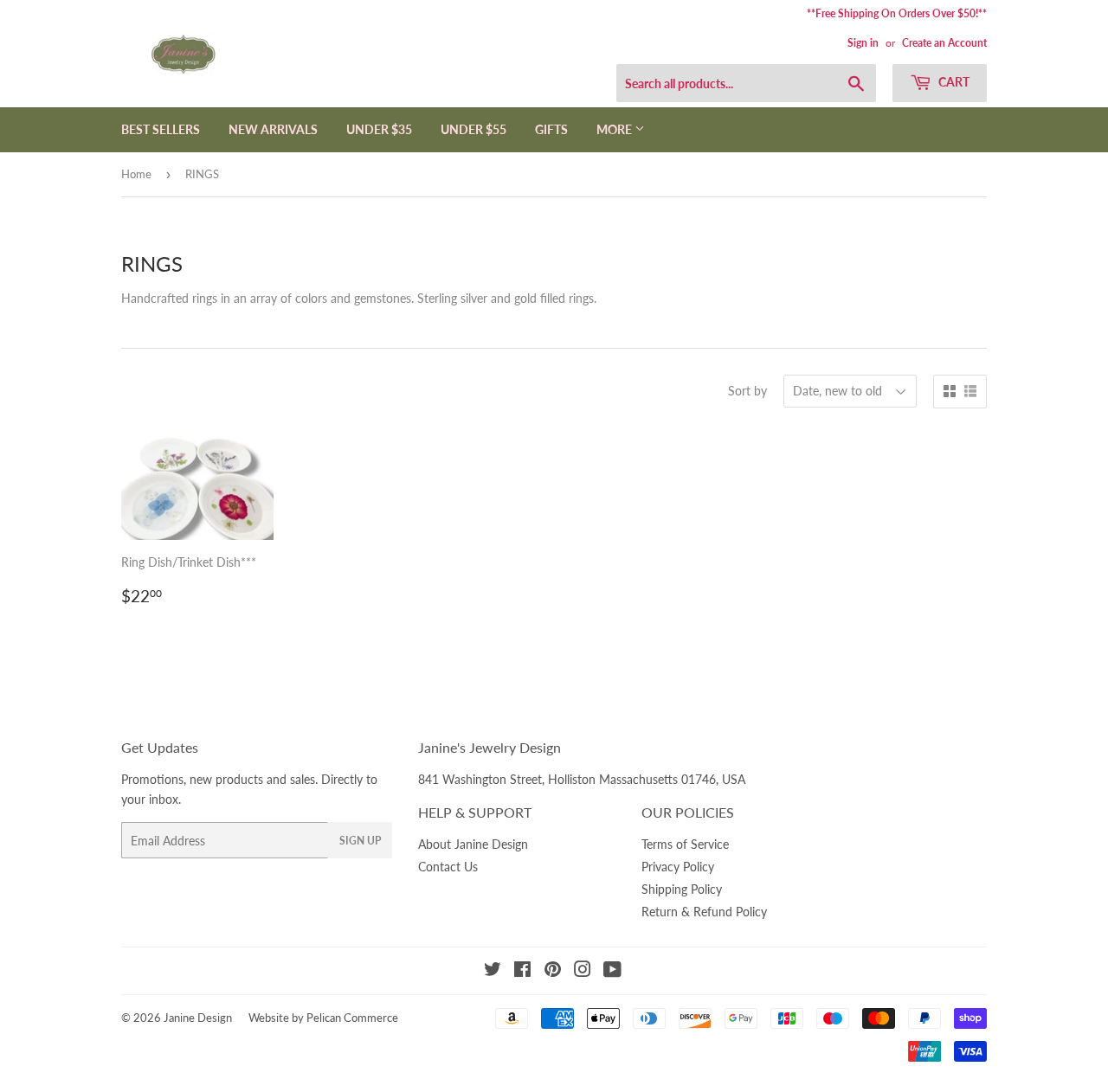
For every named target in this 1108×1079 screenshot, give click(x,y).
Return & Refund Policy (704, 911)
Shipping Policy (681, 889)
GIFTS (551, 129)
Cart (953, 81)
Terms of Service (685, 844)
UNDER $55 (473, 129)
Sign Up (360, 840)
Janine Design (198, 1017)
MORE (615, 129)
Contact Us (448, 866)
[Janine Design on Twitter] (492, 971)
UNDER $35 (379, 129)
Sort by (747, 390)
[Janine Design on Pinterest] (553, 971)
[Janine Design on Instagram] (582, 971)
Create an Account (944, 42)
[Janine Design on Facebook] (522, 971)
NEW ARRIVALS (273, 129)
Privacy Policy (677, 866)
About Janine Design (473, 844)
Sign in (863, 42)
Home (136, 174)
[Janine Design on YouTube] (612, 971)
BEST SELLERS (160, 129)
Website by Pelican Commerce (323, 1017)
